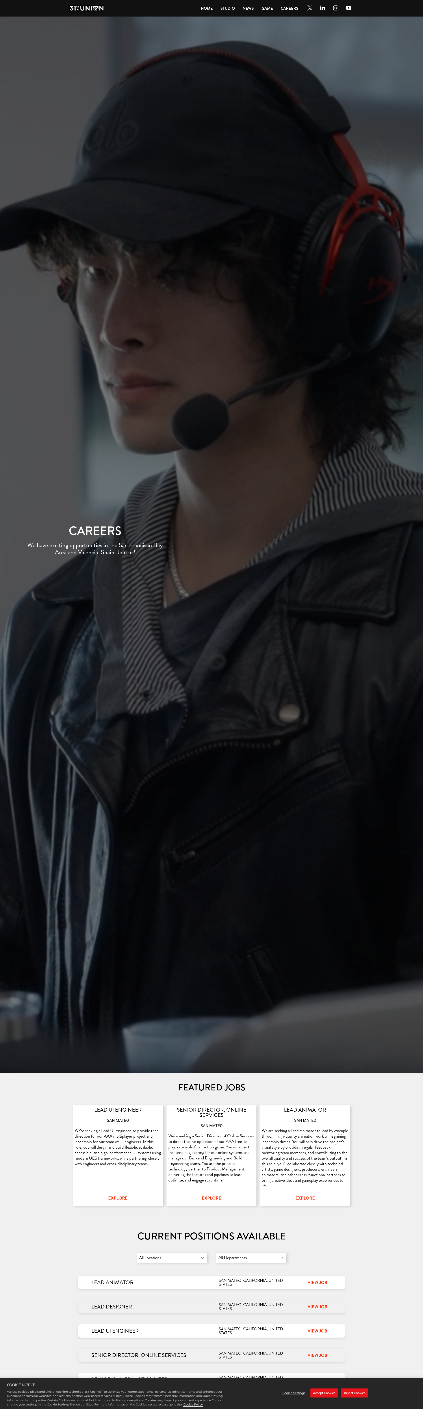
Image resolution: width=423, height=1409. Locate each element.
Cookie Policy (193, 1404)
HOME (207, 8)
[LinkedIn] (322, 8)
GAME (267, 8)
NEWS (248, 8)
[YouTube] (348, 8)
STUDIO (228, 8)
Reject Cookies (354, 1392)
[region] (211, 1393)
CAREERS (289, 8)
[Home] (86, 8)
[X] (309, 8)
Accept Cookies (324, 1392)
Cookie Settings (293, 1392)
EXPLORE (118, 1198)
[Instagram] (335, 8)
